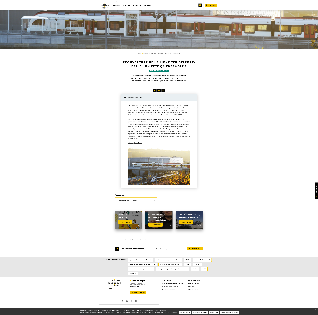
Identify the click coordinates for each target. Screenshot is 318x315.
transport (161, 86)
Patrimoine (133, 273)
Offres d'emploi (194, 283)
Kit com (191, 286)
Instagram (131, 301)
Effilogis (197, 264)
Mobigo (195, 269)
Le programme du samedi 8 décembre (127, 200)
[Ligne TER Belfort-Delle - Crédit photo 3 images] (159, 166)
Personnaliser (214, 312)
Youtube (127, 301)
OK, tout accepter (185, 312)
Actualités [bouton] (147, 5)
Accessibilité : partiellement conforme (137, 1)
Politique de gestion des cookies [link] (229, 312)
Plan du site (167, 280)
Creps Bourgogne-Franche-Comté (170, 264)
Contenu (119, 1)
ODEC (204, 269)
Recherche (124, 1)
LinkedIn (135, 301)
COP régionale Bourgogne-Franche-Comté (142, 264)
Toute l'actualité (197, 230)
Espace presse (193, 290)
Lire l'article (126, 222)
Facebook (122, 301)
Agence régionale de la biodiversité (141, 260)
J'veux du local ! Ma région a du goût (141, 269)
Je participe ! (212, 5)
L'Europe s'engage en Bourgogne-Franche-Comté (172, 269)
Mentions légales (194, 280)
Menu (114, 1)
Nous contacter (316, 189)
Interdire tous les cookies (200, 312)
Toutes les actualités (135, 97)
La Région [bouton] (116, 5)
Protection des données (171, 286)
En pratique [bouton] (137, 5)
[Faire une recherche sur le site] (200, 5)
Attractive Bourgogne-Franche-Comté (168, 260)
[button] (155, 90)
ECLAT (188, 264)
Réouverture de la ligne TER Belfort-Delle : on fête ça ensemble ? (162, 53)
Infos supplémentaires (135, 143)
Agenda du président (170, 290)
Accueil (139, 53)
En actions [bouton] (126, 5)
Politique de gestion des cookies (173, 283)
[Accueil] (104, 5)
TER (155, 86)
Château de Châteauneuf (202, 260)
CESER (187, 260)
